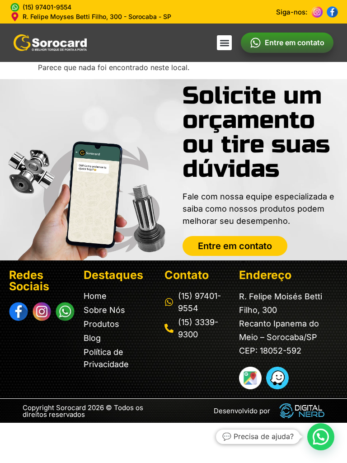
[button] (224, 42)
